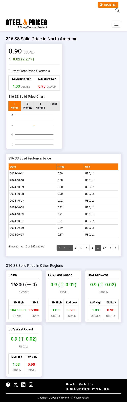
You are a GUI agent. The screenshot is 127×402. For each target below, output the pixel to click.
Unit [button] (87, 166)
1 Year (53, 103)
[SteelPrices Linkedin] (23, 385)
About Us (71, 384)
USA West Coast (20, 329)
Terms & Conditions (77, 388)
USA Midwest (98, 275)
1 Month (15, 105)
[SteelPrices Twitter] (16, 385)
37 (104, 247)
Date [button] (13, 166)
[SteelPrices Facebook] (9, 385)
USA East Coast (60, 275)
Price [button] (61, 166)
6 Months (40, 105)
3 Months (27, 105)
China (12, 275)
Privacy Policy (100, 388)
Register (109, 4)
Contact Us (86, 384)
